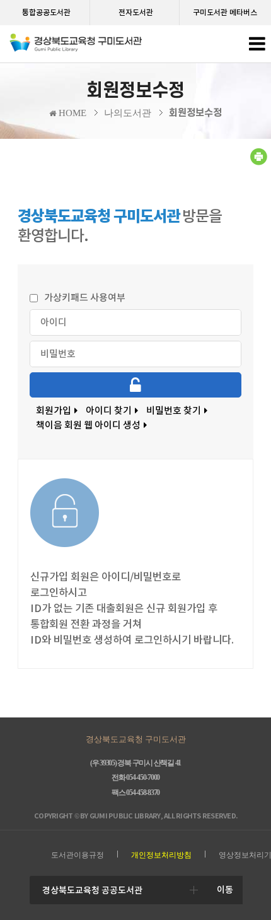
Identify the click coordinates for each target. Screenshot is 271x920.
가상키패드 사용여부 (84, 298)
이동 (225, 889)
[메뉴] (257, 47)
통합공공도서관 (46, 12)
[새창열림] (258, 162)
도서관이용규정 (77, 855)
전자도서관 (135, 12)
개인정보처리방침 (161, 855)
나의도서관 (127, 113)
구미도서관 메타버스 (225, 12)
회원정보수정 (195, 113)
